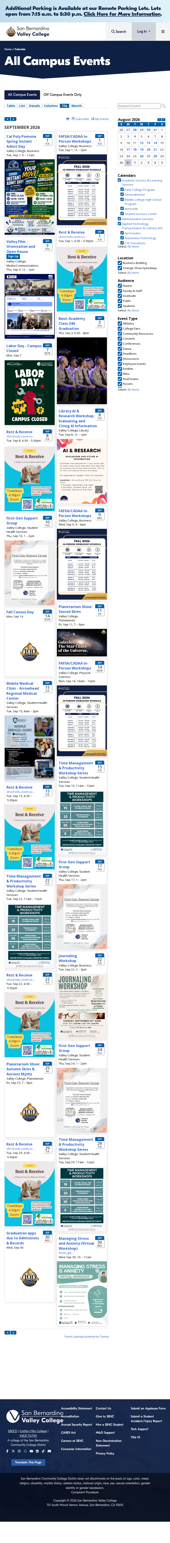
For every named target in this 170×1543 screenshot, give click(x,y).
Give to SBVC (105, 1416)
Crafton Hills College (33, 1431)
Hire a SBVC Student (110, 1425)
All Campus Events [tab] (22, 95)
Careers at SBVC (72, 1441)
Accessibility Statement (76, 1408)
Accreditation (70, 1416)
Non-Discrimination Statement (109, 1443)
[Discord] (49, 1451)
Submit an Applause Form (148, 1408)
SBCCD (12, 1431)
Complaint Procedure (85, 1492)
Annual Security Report (76, 1425)
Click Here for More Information (122, 14)
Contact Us (103, 1408)
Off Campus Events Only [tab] (63, 95)
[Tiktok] (43, 1451)
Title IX (135, 1437)
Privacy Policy (105, 1453)
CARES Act (68, 1433)
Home (8, 49)
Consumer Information (76, 1449)
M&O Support (105, 1433)
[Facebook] (7, 1451)
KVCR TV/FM (28, 1436)
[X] (13, 1451)
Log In (142, 31)
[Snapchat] (25, 1451)
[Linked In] (37, 1451)
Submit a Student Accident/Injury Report (146, 1419)
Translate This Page (28, 1462)
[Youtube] (31, 1451)
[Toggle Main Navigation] (163, 31)
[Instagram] (19, 1451)
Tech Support (139, 1429)
